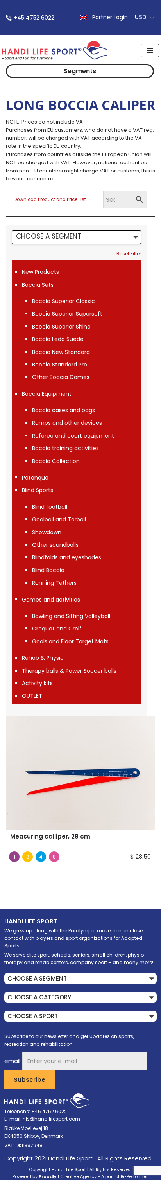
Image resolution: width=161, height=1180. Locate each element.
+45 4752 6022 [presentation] (34, 18)
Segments (80, 70)
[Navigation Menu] (150, 50)
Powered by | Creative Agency (55, 1176)
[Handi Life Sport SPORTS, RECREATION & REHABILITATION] (54, 50)
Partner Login (110, 17)
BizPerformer (134, 1176)
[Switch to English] (83, 17)
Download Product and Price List (50, 199)
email (12, 1061)
